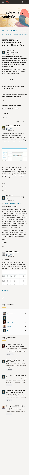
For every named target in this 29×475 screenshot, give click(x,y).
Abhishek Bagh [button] (10, 50)
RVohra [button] (9, 326)
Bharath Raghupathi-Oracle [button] (13, 125)
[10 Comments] (11, 129)
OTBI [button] (3, 108)
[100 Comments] (11, 255)
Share (4, 101)
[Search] (23, 2)
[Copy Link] (14, 54)
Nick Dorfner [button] (10, 322)
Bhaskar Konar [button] (11, 313)
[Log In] (26, 2)
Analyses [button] (10, 108)
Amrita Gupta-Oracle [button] (11, 251)
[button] (3, 52)
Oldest (8, 118)
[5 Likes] (14, 255)
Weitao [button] (9, 318)
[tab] (5, 113)
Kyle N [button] (8, 330)
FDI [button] (17, 108)
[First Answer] (9, 129)
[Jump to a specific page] (26, 121)
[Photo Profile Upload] (7, 129)
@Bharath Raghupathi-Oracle (12, 203)
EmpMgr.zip (5, 290)
